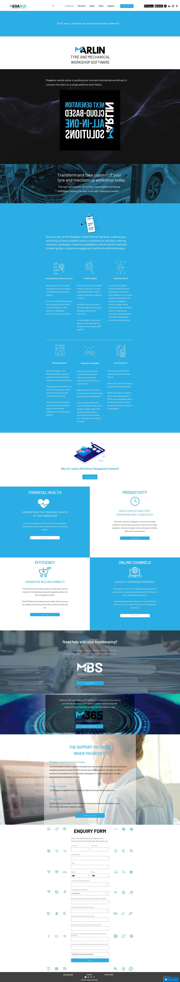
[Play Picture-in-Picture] (114, 148)
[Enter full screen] (117, 148)
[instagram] (91, 977)
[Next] (119, 23)
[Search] (53, 6)
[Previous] (62, 23)
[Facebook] (176, 6)
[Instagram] (173, 6)
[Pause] (62, 148)
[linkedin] (88, 977)
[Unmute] (65, 148)
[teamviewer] (165, 6)
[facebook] (94, 977)
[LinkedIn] (169, 6)
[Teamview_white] (85, 977)
